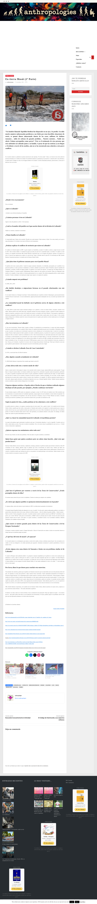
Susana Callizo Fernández (58, 608)
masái (57, 685)
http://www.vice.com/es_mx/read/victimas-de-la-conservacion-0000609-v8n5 (21, 621)
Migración (9, 687)
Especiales (79, 59)
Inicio (77, 48)
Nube (77, 55)
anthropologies (10, 82)
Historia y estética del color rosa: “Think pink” (48, 797)
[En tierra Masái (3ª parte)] (34, 669)
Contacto (78, 67)
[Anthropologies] (48, 12)
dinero (42, 685)
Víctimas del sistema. (7, 799)
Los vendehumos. (6, 814)
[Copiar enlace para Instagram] (38, 655)
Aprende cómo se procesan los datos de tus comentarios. (36, 765)
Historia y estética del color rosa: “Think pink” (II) (38, 797)
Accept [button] (71, 901)
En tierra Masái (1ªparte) (10, 674)
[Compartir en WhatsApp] (27, 655)
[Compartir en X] (35, 655)
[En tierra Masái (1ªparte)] (14, 669)
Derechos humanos (34, 685)
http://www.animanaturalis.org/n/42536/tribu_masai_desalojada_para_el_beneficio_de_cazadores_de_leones (28, 617)
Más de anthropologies (20, 698)
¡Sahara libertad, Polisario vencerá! (52, 674)
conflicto (25, 685)
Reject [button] (77, 901)
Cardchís (80, 152)
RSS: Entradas (69, 780)
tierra (21, 687)
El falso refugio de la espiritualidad (10, 844)
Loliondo (48, 685)
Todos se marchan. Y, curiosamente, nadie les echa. (13, 829)
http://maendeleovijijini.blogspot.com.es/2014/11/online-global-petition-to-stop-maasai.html (25, 633)
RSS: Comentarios (70, 782)
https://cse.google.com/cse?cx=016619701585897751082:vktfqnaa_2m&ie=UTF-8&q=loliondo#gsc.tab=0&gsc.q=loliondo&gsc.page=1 (34, 625)
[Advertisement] (48, 33)
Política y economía (9, 75)
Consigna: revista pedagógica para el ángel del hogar (48, 810)
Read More (82, 901)
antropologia (17, 685)
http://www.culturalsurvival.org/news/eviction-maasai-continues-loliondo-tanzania (22, 629)
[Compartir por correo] (42, 655)
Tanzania (15, 687)
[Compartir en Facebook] (31, 655)
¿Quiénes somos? (81, 63)
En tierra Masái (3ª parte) (30, 674)
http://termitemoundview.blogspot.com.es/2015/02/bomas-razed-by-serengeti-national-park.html (29, 637)
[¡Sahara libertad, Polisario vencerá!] (54, 669)
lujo (53, 685)
